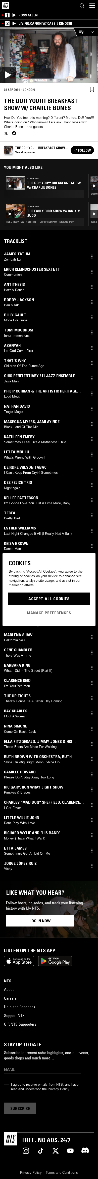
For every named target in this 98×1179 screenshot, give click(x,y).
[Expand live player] (92, 32)
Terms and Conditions (62, 1172)
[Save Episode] (92, 89)
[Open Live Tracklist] (80, 32)
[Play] (49, 55)
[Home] (5, 5)
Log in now (40, 920)
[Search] (81, 5)
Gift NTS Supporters (20, 1024)
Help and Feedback (19, 1006)
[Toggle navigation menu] (92, 6)
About (9, 989)
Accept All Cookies (49, 598)
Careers (10, 998)
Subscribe (20, 1108)
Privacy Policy (58, 1089)
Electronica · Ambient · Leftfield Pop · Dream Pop (40, 221)
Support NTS (14, 1015)
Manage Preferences (49, 612)
